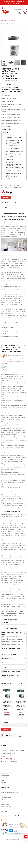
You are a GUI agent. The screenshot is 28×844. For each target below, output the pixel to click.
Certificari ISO (5, 776)
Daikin (8, 712)
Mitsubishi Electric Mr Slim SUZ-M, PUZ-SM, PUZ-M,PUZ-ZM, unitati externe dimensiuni (15, 170)
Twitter (5, 202)
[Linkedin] (15, 816)
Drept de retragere (6, 808)
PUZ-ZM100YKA (20, 187)
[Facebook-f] (2, 816)
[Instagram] (9, 816)
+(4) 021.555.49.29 (19, 1)
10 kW (6, 185)
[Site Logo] (5, 12)
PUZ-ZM (14, 187)
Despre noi (4, 779)
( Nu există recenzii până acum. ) (13, 80)
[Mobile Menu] (2, 8)
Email (13, 202)
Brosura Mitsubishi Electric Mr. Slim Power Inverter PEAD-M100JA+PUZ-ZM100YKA (14, 137)
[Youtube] (18, 816)
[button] (3, 44)
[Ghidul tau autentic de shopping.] (4, 820)
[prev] (24, 69)
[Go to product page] (7, 692)
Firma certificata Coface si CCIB (9, 793)
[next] (26, 69)
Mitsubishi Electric (13, 185)
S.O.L (2, 803)
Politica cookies (5, 796)
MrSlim (18, 185)
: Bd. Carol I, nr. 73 (8, 754)
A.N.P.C (3, 800)
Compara (18, 202)
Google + (10, 202)
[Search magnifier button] (26, 9)
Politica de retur (5, 805)
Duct (8, 185)
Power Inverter (10, 187)
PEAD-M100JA (3, 187)
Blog (2, 781)
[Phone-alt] (12, 816)
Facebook (2, 202)
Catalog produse (5, 772)
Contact (3, 783)
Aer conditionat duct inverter (11, 183)
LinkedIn (8, 202)
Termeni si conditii (6, 798)
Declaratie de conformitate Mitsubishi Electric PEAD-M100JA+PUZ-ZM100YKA (14, 148)
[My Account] (20, 13)
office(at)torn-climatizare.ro (14, 3)
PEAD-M (22, 185)
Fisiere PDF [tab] (6, 132)
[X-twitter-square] (6, 816)
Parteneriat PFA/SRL (6, 774)
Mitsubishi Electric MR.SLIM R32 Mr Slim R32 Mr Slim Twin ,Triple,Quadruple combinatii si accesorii (15, 166)
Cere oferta (7, 714)
